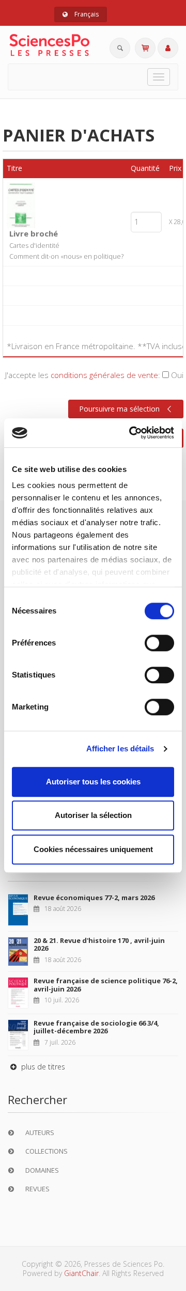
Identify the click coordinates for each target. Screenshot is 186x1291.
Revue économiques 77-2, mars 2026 (94, 897)
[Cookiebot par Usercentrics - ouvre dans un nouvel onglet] (131, 432)
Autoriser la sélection (93, 815)
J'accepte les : (94, 375)
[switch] (159, 643)
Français (86, 14)
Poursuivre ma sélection (119, 409)
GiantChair (81, 1273)
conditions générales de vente (104, 375)
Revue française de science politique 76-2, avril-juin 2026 (106, 985)
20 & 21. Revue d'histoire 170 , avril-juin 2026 (99, 944)
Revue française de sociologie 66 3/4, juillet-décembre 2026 (96, 1027)
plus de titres (42, 1067)
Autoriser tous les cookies (93, 781)
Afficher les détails (120, 748)
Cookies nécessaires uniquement (93, 849)
